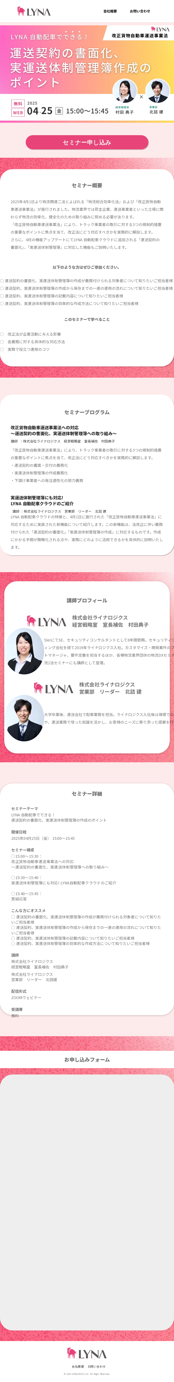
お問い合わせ (140, 11)
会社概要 (110, 11)
